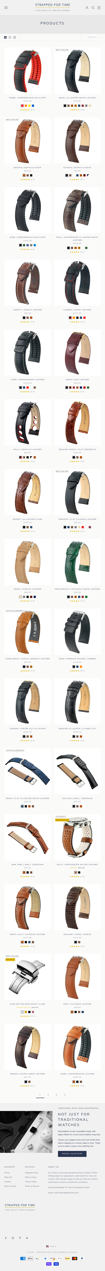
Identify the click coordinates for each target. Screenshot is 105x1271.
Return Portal (10, 1186)
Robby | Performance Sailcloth (27, 98)
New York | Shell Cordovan (28, 864)
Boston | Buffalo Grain (27, 168)
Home (7, 1172)
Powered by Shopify (67, 1252)
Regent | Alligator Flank (28, 519)
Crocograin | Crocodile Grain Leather (77, 589)
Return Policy (30, 1177)
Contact (7, 1181)
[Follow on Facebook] (5, 1238)
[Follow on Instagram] (12, 1238)
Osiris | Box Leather (77, 380)
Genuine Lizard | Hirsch (77, 934)
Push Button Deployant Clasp (27, 1004)
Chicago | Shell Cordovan (77, 798)
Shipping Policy (31, 1172)
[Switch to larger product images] (5, 37)
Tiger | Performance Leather (27, 380)
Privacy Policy (31, 1181)
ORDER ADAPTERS (72, 1154)
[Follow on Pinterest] (20, 1238)
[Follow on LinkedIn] (27, 1238)
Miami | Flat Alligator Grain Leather (27, 798)
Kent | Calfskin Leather (77, 1004)
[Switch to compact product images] (14, 37)
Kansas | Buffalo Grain (77, 168)
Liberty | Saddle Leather (27, 310)
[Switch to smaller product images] (10, 37)
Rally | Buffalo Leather (28, 449)
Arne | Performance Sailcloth (27, 237)
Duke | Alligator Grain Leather (77, 98)
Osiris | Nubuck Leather (28, 589)
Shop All (8, 1177)
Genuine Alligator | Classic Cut (77, 729)
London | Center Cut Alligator (27, 729)
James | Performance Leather (77, 1074)
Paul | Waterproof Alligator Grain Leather (77, 238)
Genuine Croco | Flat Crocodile (77, 449)
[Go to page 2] (65, 1095)
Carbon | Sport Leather (77, 310)
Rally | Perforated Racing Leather (77, 864)
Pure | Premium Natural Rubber (77, 659)
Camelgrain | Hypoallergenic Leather (27, 659)
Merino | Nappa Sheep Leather (27, 1074)
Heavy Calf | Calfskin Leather (27, 934)
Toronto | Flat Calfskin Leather (77, 519)
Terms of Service (32, 1186)
